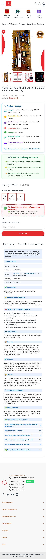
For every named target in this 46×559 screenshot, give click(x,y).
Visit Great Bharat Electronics (23, 556)
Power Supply (29, 273)
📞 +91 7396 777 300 (16, 490)
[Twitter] (7, 494)
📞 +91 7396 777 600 (17, 484)
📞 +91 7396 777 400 (17, 487)
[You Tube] (12, 494)
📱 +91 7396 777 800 (17, 481)
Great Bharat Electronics (18, 554)
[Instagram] (17, 494)
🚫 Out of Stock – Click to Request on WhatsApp (24, 208)
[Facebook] (3, 494)
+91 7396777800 (34, 149)
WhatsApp (30, 481)
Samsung (5, 85)
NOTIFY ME (23, 233)
